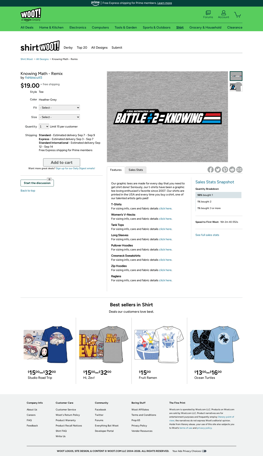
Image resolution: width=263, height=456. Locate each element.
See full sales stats (207, 235)
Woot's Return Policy (68, 415)
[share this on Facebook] (211, 170)
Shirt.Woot (40, 45)
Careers (31, 415)
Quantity (31, 126)
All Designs (99, 47)
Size (34, 117)
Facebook (100, 409)
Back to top (28, 190)
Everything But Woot (107, 425)
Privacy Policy (139, 425)
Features (116, 170)
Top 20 (82, 47)
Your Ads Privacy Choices (186, 451)
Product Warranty (66, 420)
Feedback (32, 425)
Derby (68, 47)
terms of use (186, 428)
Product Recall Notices (69, 425)
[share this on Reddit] (232, 170)
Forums (208, 17)
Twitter (99, 415)
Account (223, 17)
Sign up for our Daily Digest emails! (75, 168)
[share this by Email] (239, 170)
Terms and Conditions (144, 415)
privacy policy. (204, 428)
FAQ (29, 420)
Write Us (61, 436)
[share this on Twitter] (218, 170)
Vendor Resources (142, 431)
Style (33, 92)
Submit (117, 47)
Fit (35, 107)
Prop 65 (136, 420)
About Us (32, 409)
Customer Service (66, 409)
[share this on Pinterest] (225, 170)
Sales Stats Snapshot (214, 181)
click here (165, 208)
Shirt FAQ (61, 431)
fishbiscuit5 (33, 77)
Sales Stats (136, 170)
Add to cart (62, 162)
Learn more (164, 3)
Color (33, 99)
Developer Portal (104, 431)
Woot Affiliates (140, 409)
